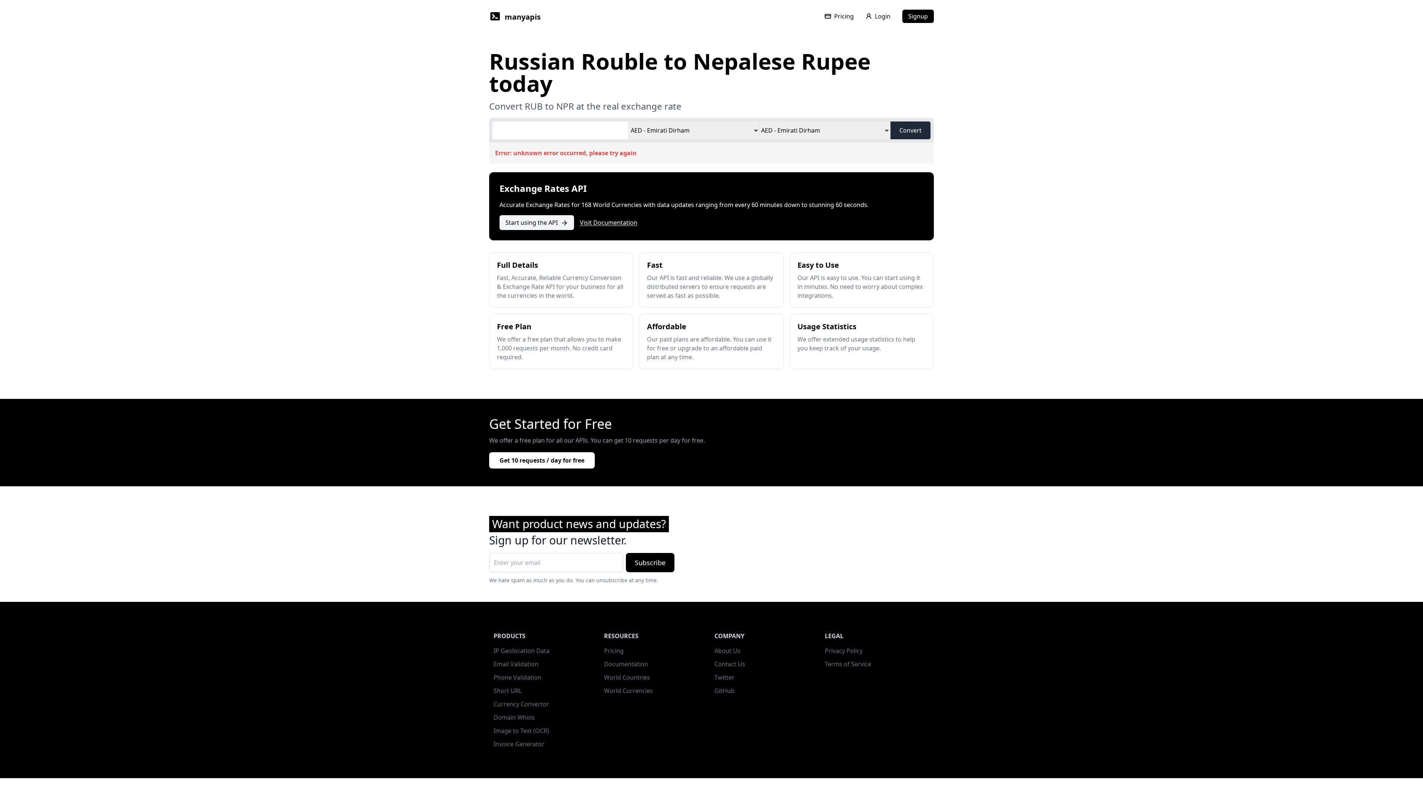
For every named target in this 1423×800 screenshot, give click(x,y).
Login (882, 16)
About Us (727, 651)
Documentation (626, 664)
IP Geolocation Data (522, 651)
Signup (918, 16)
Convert (910, 130)
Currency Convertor (521, 704)
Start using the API (531, 223)
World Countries (627, 677)
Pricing (844, 16)
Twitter (724, 677)
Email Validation (516, 664)
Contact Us (729, 664)
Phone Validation (517, 677)
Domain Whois (514, 717)
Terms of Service (848, 664)
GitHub (724, 691)
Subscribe (650, 562)
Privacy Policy (844, 651)
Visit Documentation (608, 223)
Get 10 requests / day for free (542, 460)
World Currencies (628, 691)
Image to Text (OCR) (521, 731)
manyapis (523, 17)
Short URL (508, 691)
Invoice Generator (519, 744)
